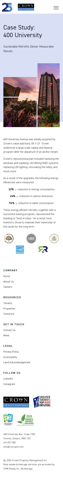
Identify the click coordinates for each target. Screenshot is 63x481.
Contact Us (9, 330)
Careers (7, 287)
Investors (8, 314)
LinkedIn (8, 378)
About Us (8, 281)
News (6, 335)
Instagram (9, 384)
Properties (9, 308)
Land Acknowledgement (16, 362)
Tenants (7, 303)
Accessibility (10, 357)
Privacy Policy (11, 351)
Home (6, 276)
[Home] (18, 7)
